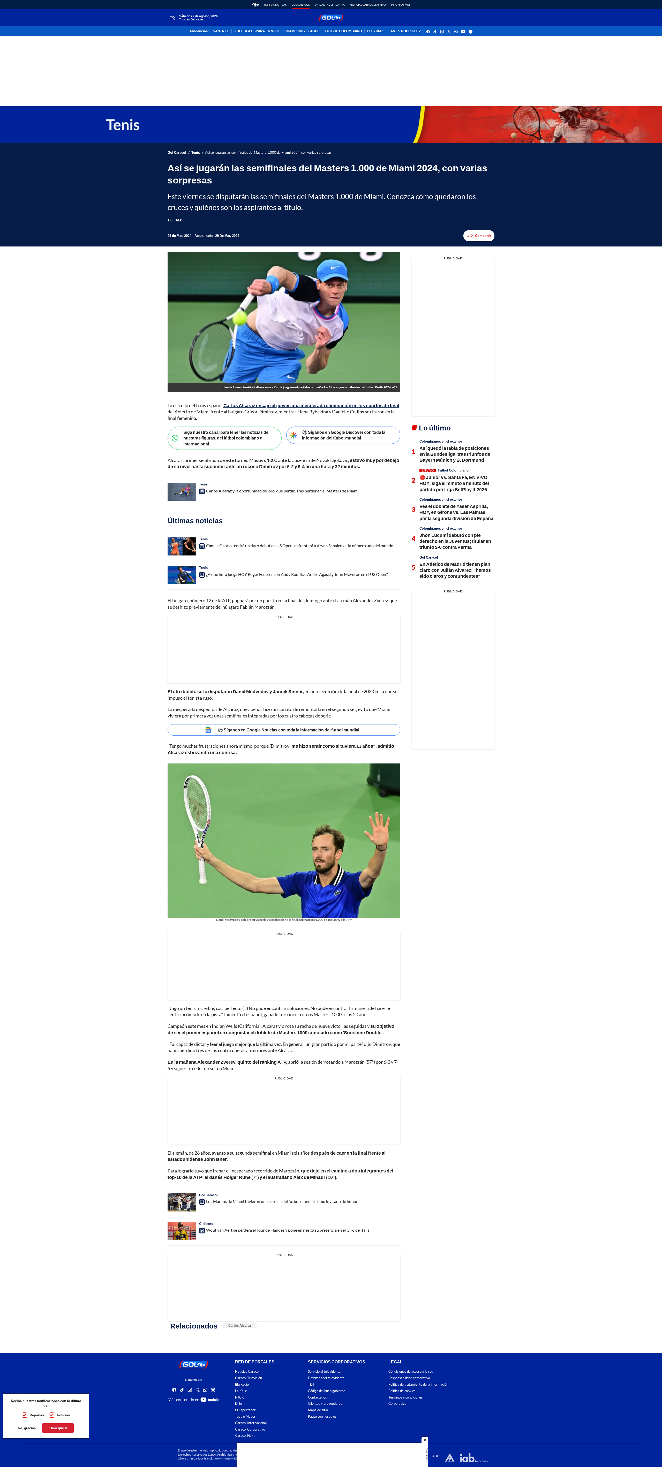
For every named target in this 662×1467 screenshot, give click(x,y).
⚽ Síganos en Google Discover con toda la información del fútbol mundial (343, 435)
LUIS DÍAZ (375, 31)
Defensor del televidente (326, 1378)
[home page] (255, 5)
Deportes (37, 1415)
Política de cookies (402, 1391)
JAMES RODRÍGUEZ (405, 31)
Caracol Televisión (248, 1378)
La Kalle (241, 1391)
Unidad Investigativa (330, 4)
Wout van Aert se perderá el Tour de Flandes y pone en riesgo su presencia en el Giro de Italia (288, 1229)
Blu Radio (242, 1384)
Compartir (483, 236)
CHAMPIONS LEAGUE (302, 31)
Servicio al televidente (324, 1371)
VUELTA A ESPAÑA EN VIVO (256, 31)
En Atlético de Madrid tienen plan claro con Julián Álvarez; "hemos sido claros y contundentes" (455, 570)
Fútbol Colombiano (453, 470)
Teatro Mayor (245, 1416)
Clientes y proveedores (325, 1404)
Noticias (63, 1415)
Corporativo (397, 1404)
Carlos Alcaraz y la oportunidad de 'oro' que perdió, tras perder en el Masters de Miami (282, 490)
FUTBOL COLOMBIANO (343, 31)
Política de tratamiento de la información (418, 1384)
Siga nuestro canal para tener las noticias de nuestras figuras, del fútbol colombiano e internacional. (225, 438)
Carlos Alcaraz (239, 1325)
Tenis (195, 152)
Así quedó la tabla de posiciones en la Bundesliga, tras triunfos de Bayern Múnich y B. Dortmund (454, 454)
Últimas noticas (275, 4)
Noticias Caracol (247, 1371)
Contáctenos (317, 1397)
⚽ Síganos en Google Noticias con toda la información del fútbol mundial (288, 729)
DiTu (238, 1404)
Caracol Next (245, 1436)
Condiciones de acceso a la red (410, 1371)
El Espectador (245, 1410)
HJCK (239, 1397)
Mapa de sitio (318, 1410)
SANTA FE (221, 31)
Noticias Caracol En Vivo (368, 4)
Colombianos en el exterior (440, 441)
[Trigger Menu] (172, 18)
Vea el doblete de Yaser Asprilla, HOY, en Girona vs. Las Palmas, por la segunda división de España (456, 512)
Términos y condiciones (405, 1397)
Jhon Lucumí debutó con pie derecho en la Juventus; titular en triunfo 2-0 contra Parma (455, 541)
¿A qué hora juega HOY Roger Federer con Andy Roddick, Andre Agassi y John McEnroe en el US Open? (297, 574)
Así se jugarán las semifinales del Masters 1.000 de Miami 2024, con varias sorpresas (268, 152)
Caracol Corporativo (250, 1429)
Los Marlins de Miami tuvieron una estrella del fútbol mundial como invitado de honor (282, 1201)
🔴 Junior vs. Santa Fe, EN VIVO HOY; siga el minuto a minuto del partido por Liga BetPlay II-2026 (454, 483)
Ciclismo (206, 1224)
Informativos (400, 4)
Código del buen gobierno (326, 1391)
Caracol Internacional (251, 1423)
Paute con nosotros (322, 1416)
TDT (311, 1384)
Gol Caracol (301, 4)
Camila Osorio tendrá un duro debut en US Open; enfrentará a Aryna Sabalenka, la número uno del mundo (299, 545)
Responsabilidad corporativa (409, 1378)
